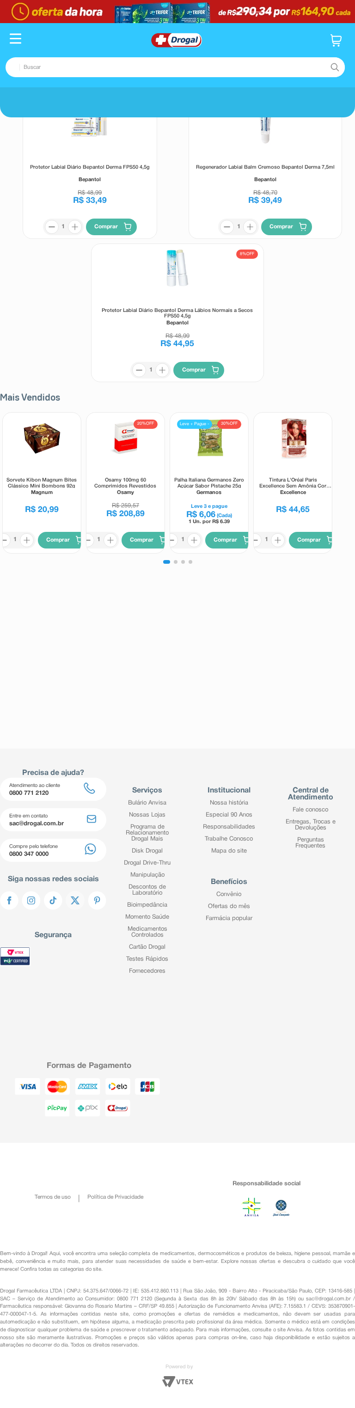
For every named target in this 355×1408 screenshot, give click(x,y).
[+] (75, 251)
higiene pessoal (312, 1253)
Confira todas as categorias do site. (61, 1269)
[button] (15, 40)
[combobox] (175, 67)
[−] (52, 251)
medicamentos (177, 1253)
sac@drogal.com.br (328, 1299)
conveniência (30, 1261)
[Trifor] (177, 11)
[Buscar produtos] (334, 67)
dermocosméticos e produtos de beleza (245, 1253)
